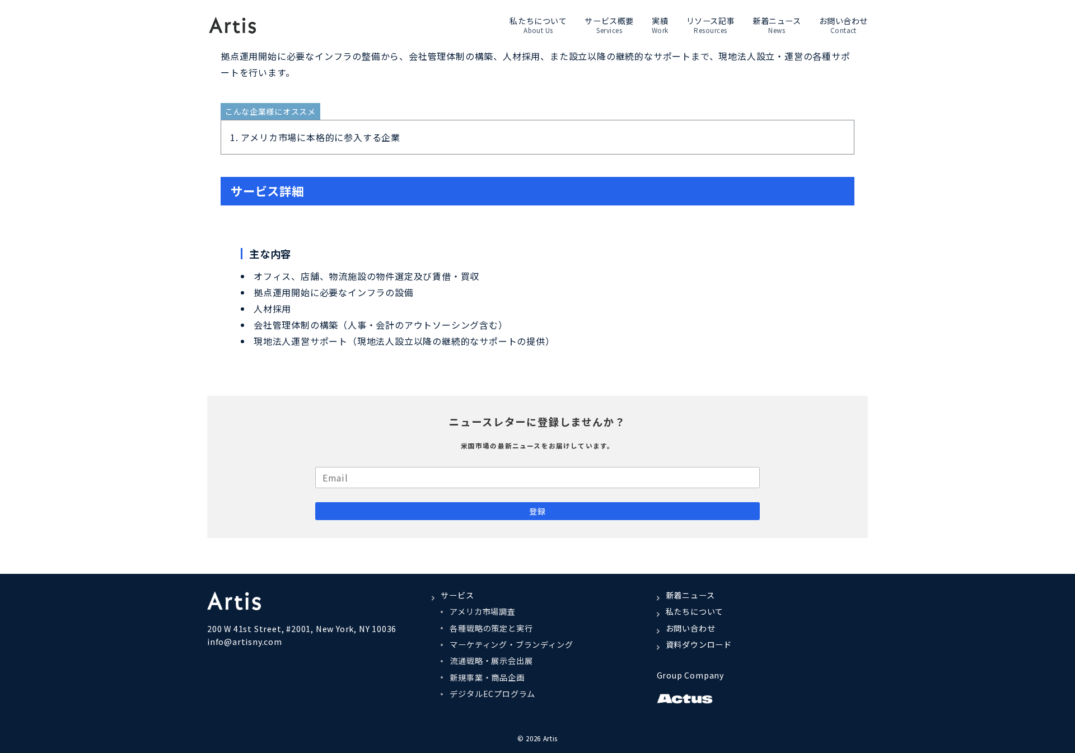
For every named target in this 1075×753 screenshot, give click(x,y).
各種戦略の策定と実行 (491, 628)
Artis (550, 738)
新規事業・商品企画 (487, 677)
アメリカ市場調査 (482, 611)
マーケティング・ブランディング (511, 644)
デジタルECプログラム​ (492, 693)
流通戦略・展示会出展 (491, 660)
